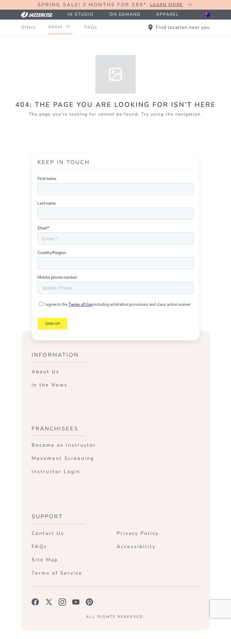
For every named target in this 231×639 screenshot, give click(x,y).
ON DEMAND (124, 14)
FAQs (91, 27)
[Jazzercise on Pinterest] (89, 602)
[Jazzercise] (40, 14)
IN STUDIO (80, 14)
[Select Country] (207, 14)
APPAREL (167, 14)
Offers (28, 27)
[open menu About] (67, 27)
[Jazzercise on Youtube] (76, 602)
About (55, 26)
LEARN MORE (166, 5)
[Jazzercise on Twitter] (49, 602)
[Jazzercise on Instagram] (62, 602)
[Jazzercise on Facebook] (35, 602)
